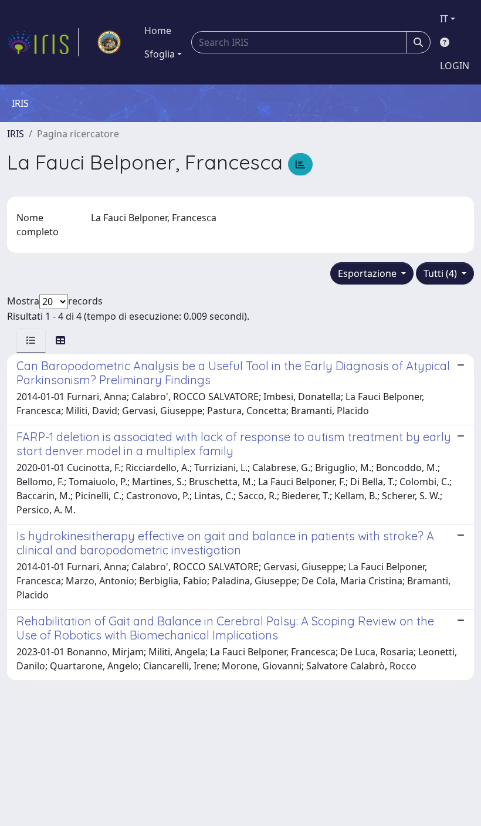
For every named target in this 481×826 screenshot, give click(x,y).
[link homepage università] (109, 42)
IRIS (15, 133)
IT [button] (444, 18)
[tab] (31, 340)
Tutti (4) (441, 273)
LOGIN (454, 65)
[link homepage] (43, 42)
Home (157, 30)
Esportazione (368, 273)
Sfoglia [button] (159, 54)
